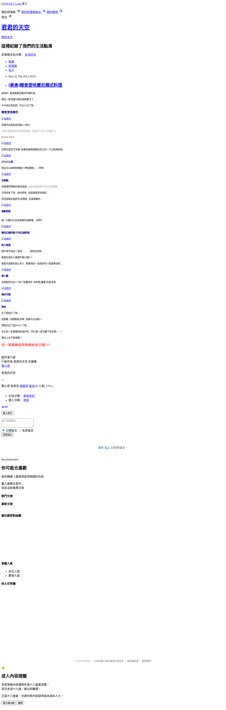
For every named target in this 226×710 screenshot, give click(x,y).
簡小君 (5, 365)
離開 (20, 703)
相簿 (11, 61)
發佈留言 (7, 434)
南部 (26, 400)
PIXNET (87, 661)
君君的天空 (15, 27)
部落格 (12, 65)
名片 (11, 70)
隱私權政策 (133, 661)
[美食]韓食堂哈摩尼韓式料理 (35, 85)
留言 (32, 385)
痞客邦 (24, 385)
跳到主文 (7, 37)
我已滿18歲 (8, 703)
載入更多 (7, 413)
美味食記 (29, 395)
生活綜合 (30, 54)
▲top (4, 406)
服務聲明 (146, 661)
